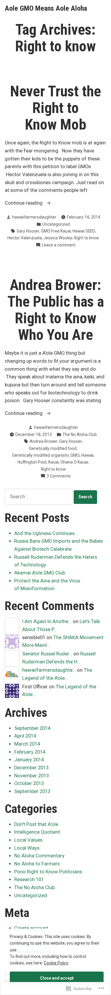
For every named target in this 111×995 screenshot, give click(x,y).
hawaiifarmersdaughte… (49, 670)
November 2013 (31, 776)
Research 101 (29, 879)
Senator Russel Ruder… (47, 654)
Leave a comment (58, 245)
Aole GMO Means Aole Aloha (46, 8)
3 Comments (58, 476)
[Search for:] (39, 496)
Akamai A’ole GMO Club (39, 573)
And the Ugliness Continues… (46, 533)
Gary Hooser (28, 231)
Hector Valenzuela (24, 237)
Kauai (53, 462)
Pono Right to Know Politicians (48, 872)
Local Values (28, 840)
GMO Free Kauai (56, 231)
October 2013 (29, 783)
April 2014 (25, 736)
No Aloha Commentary (39, 856)
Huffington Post (31, 462)
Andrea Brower (43, 441)
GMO (75, 455)
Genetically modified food (52, 448)
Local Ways (26, 848)
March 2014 (27, 744)
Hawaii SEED (84, 231)
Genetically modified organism (40, 455)
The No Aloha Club (79, 434)
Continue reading (24, 203)
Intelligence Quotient (37, 832)
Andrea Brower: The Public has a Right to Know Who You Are (55, 309)
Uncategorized (56, 224)
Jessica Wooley (58, 237)
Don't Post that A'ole (36, 824)
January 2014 (29, 759)
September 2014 (32, 728)
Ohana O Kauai (74, 462)
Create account (31, 928)
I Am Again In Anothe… (47, 621)
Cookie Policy (56, 963)
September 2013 (32, 791)
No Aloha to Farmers (37, 864)
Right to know (86, 237)
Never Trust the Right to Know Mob (55, 108)
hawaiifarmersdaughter (34, 217)
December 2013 (31, 767)
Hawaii (87, 455)
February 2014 (29, 752)
